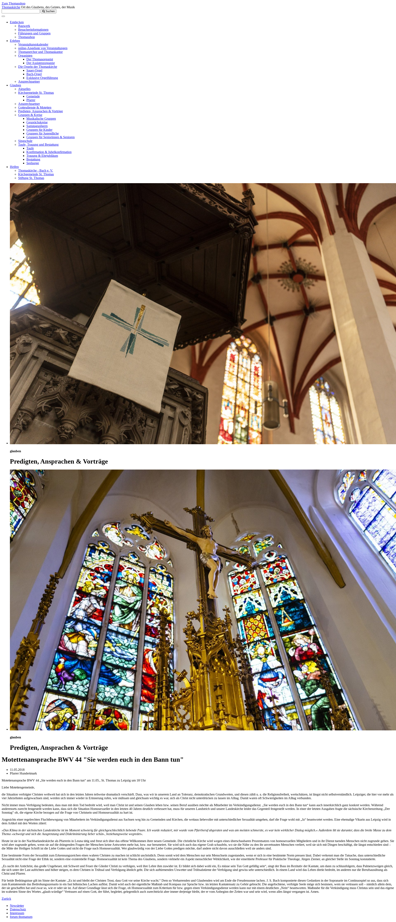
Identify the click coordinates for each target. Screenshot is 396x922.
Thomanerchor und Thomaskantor (40, 52)
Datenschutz (18, 909)
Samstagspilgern (37, 126)
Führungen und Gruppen (34, 33)
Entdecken (17, 22)
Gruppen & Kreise (30, 115)
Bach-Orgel (34, 74)
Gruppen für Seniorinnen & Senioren (50, 137)
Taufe (30, 148)
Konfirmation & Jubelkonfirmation (49, 152)
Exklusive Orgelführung (42, 78)
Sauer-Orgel (34, 70)
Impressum (17, 913)
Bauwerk (24, 26)
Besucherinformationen (33, 29)
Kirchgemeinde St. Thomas (36, 92)
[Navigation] (3, 16)
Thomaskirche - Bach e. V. (35, 170)
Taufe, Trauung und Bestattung (38, 144)
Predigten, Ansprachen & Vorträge (40, 111)
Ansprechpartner (29, 81)
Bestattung (33, 159)
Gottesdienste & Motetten (34, 107)
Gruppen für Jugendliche (42, 133)
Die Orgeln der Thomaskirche (37, 66)
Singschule (25, 141)
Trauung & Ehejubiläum (42, 155)
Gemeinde (33, 96)
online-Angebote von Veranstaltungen (42, 48)
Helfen (14, 167)
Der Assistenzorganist (40, 63)
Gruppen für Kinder (39, 129)
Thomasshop (26, 37)
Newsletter (17, 905)
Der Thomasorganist (39, 59)
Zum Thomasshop (13, 3)
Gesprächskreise (37, 122)
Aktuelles (24, 89)
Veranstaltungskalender (33, 44)
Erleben (15, 40)
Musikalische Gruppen (41, 118)
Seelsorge (32, 163)
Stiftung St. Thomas (31, 178)
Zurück (6, 898)
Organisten (25, 55)
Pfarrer (30, 100)
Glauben (15, 85)
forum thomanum (21, 916)
